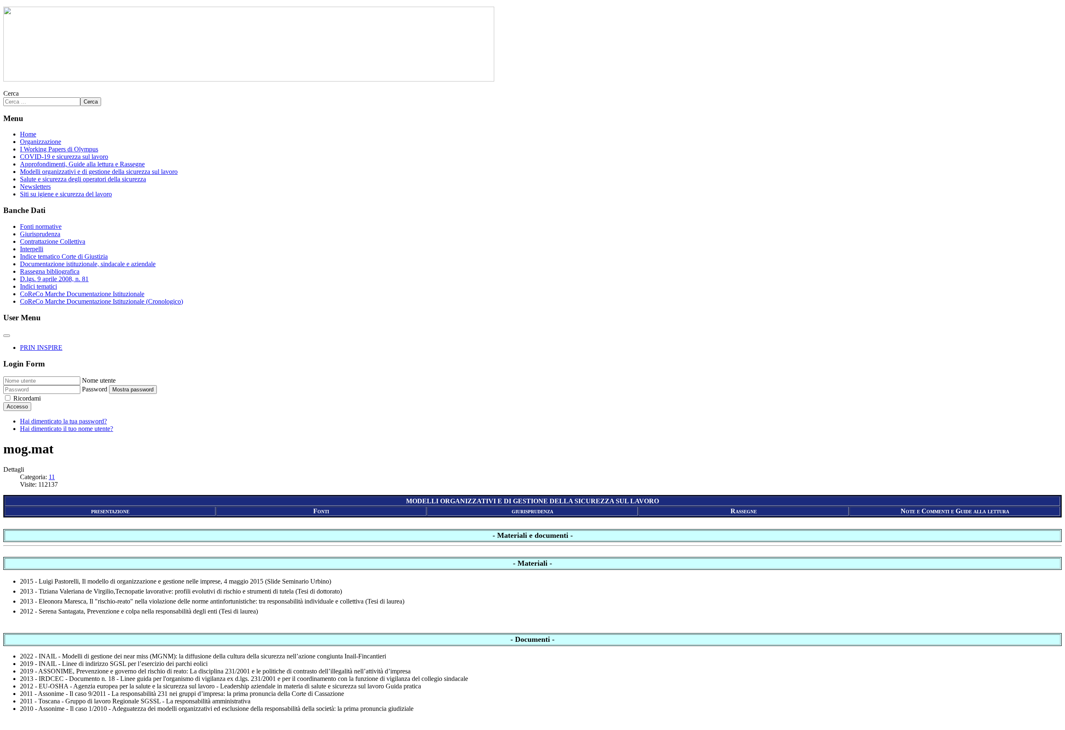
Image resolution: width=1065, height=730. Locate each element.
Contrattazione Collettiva (52, 241)
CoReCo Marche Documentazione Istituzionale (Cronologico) (101, 301)
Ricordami (27, 398)
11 (52, 476)
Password (94, 389)
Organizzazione (40, 141)
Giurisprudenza (40, 234)
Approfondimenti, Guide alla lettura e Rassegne (82, 164)
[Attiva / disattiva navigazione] (6, 335)
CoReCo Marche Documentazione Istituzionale (82, 293)
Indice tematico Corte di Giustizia (64, 256)
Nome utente (99, 380)
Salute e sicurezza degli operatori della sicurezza (83, 179)
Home (28, 134)
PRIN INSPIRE (41, 347)
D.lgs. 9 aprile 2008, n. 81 (54, 278)
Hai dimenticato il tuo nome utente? (66, 428)
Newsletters (35, 186)
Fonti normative (41, 226)
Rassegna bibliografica (49, 271)
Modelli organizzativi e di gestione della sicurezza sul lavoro (99, 171)
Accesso (17, 406)
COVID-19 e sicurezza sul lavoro (64, 156)
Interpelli (31, 248)
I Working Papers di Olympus (59, 149)
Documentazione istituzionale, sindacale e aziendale (88, 263)
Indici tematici (38, 286)
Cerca (11, 93)
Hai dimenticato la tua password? (63, 421)
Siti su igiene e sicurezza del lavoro (66, 194)
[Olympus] (248, 79)
